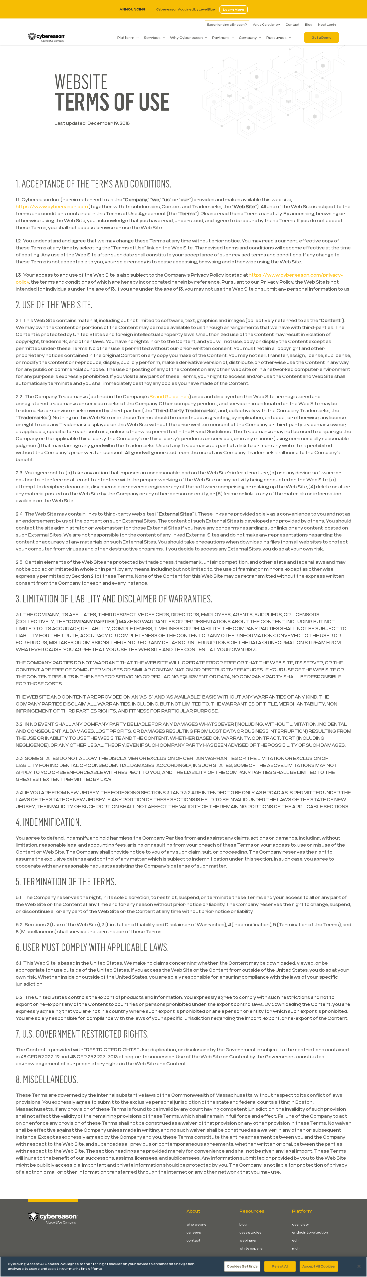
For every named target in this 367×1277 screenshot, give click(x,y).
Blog (308, 24)
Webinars (247, 1240)
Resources (276, 37)
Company (248, 37)
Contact (292, 24)
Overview (300, 1224)
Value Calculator (266, 24)
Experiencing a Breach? (227, 24)
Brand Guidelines (169, 396)
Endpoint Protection (310, 1232)
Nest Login (327, 24)
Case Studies (250, 1232)
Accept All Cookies (318, 1266)
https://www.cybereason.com (52, 206)
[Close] (359, 1266)
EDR (295, 1240)
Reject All (280, 1266)
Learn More (233, 9)
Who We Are (196, 1224)
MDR (296, 1248)
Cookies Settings (242, 1266)
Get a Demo (322, 37)
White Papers (251, 1248)
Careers (193, 1232)
